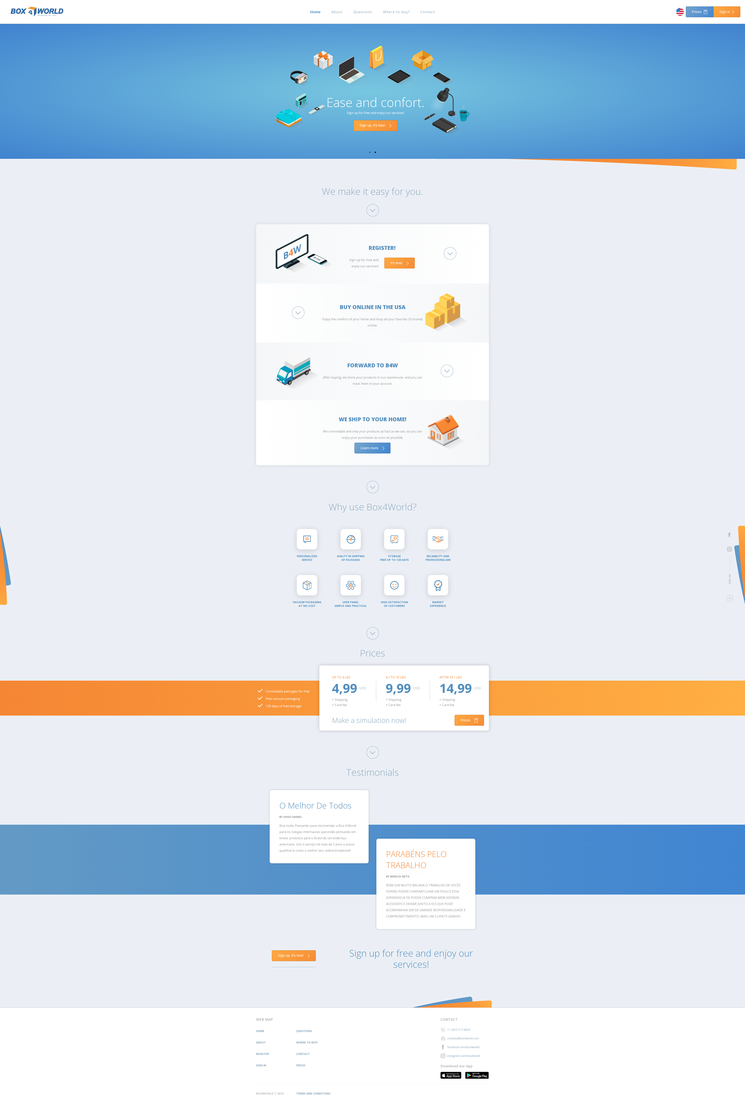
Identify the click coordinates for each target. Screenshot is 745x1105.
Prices (697, 12)
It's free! (396, 263)
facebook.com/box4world (463, 1047)
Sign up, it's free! (372, 125)
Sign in (724, 12)
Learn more (369, 448)
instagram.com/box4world (463, 1056)
